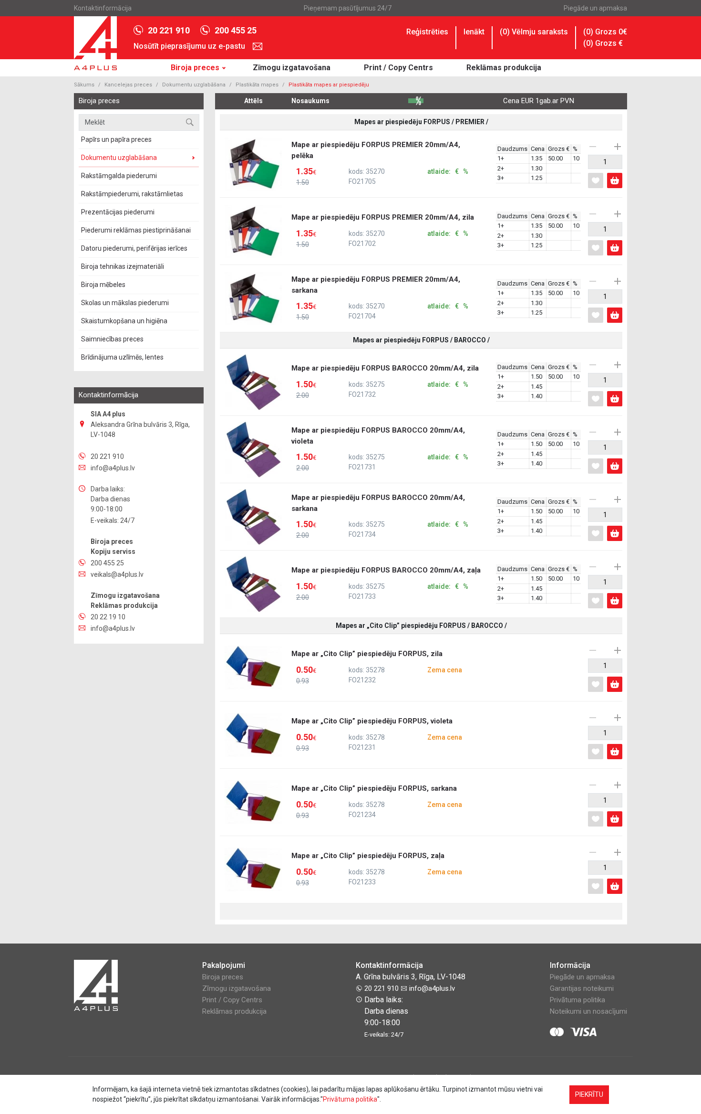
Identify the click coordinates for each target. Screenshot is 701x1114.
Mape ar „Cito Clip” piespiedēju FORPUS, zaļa (376, 869)
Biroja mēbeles (103, 284)
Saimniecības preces (112, 339)
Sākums (84, 85)
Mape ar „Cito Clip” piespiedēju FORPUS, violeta (376, 734)
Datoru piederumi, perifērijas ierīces (134, 248)
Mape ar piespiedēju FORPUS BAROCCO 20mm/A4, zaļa (386, 583)
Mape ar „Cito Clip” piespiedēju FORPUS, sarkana (376, 801)
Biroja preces (195, 67)
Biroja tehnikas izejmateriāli (122, 266)
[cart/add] (614, 180)
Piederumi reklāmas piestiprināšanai (136, 230)
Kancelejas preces (128, 85)
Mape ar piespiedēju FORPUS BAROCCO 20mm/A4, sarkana (379, 516)
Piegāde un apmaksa (595, 8)
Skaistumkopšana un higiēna (124, 321)
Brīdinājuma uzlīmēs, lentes (122, 357)
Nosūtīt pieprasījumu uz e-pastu (190, 46)
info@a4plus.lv (431, 988)
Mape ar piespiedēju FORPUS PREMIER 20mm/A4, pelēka (379, 163)
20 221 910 (169, 30)
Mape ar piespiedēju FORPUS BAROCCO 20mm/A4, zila (385, 381)
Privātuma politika (577, 1000)
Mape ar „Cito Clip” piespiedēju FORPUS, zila (376, 667)
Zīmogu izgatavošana (291, 67)
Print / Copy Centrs (398, 67)
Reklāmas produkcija (503, 67)
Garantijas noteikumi (582, 988)
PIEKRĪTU (589, 1094)
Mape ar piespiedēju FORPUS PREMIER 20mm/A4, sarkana (379, 298)
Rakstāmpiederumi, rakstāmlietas (132, 194)
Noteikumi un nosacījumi (588, 1011)
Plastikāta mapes (257, 85)
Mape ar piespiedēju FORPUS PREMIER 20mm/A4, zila (382, 230)
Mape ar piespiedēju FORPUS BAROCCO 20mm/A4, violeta (379, 449)
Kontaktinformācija (103, 8)
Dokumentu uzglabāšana (194, 85)
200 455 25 (236, 30)
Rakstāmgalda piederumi (119, 176)
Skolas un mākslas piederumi (125, 303)
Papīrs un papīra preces (116, 139)
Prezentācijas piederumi (118, 212)
